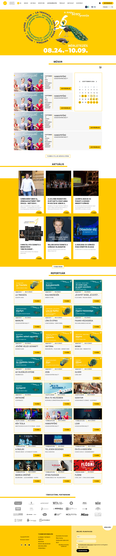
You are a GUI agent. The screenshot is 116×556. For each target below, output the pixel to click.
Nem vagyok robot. (83, 547)
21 (79, 99)
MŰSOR (26, 3)
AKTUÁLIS (33, 3)
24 (88, 99)
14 (79, 96)
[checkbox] (77, 544)
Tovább (37, 301)
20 (97, 96)
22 (82, 99)
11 (91, 92)
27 (97, 99)
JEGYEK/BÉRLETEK (52, 3)
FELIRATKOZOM (83, 550)
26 (94, 99)
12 (94, 92)
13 (97, 92)
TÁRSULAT (62, 3)
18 (91, 96)
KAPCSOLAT (70, 3)
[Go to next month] (97, 82)
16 (85, 96)
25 (91, 99)
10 (88, 92)
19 (94, 96)
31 (79, 89)
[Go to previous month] (80, 82)
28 (79, 102)
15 (82, 96)
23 (85, 99)
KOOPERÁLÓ (79, 3)
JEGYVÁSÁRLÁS (108, 3)
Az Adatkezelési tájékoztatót (85, 544)
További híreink (58, 266)
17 (88, 96)
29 (82, 102)
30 (85, 102)
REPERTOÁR (41, 3)
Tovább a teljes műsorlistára (58, 156)
